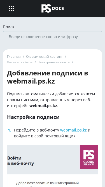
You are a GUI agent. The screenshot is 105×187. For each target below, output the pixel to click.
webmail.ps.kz (73, 130)
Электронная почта (54, 62)
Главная (14, 56)
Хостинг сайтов (19, 62)
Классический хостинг (44, 56)
